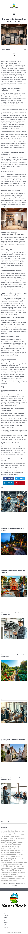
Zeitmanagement (5, 880)
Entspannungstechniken (12, 842)
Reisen (6, 922)
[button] (14, 14)
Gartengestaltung (17, 844)
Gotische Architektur (14, 848)
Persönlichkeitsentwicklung (8, 862)
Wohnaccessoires (4, 878)
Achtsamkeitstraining (8, 833)
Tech (5, 924)
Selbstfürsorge (7, 866)
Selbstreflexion (19, 866)
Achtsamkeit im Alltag (16, 831)
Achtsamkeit (5, 831)
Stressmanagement (5, 872)
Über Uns (6, 926)
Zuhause (5, 883)
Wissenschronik (8, 914)
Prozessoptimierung (7, 864)
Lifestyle (6, 919)
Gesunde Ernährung (10, 846)
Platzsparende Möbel (21, 862)
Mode (5, 920)
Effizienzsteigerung (8, 838)
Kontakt (6, 927)
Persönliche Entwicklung (8, 860)
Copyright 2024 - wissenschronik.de (14, 932)
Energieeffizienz (8, 840)
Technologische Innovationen (9, 874)
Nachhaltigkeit (8, 858)
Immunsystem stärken (7, 850)
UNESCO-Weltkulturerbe (18, 876)
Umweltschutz (6, 876)
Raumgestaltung (17, 864)
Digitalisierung (15, 836)
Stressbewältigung (11, 870)
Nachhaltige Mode (13, 856)
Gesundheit (5, 848)
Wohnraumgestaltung (16, 878)
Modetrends (12, 854)
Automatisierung (19, 833)
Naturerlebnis (19, 859)
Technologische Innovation (17, 872)
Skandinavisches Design (7, 868)
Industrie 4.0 (18, 850)
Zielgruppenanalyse (13, 880)
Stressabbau (19, 868)
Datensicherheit (4, 834)
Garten (5, 917)
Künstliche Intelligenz (9, 852)
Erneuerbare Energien (6, 844)
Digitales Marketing (14, 834)
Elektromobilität (20, 838)
